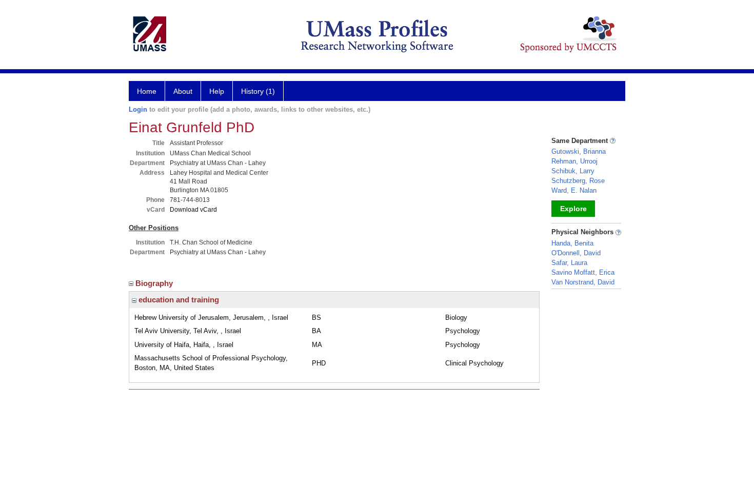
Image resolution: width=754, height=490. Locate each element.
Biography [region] (155, 283)
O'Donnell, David (576, 253)
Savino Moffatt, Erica (582, 272)
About (182, 91)
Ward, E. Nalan (574, 190)
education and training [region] (177, 299)
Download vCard (193, 209)
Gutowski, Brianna (578, 151)
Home (146, 91)
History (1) (258, 91)
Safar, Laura (569, 263)
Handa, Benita (572, 243)
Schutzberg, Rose (578, 181)
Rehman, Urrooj (574, 161)
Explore (573, 209)
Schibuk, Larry (572, 171)
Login (138, 109)
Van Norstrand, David (582, 282)
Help (216, 91)
